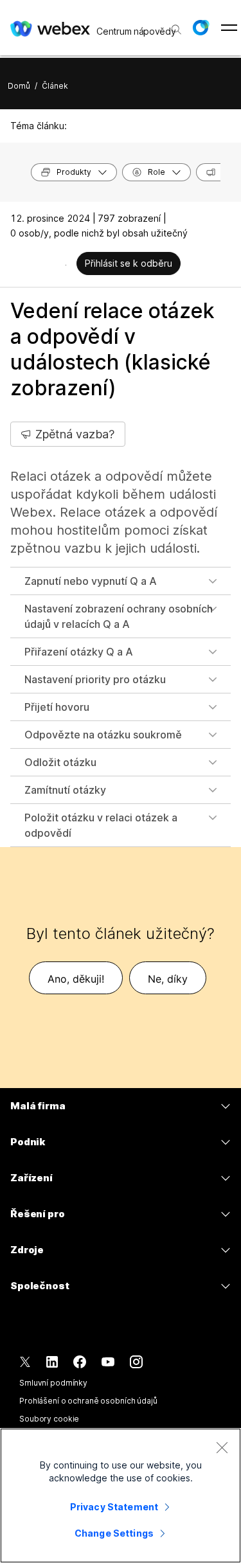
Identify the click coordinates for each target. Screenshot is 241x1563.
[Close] (221, 1447)
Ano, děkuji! (76, 978)
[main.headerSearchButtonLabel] (175, 25)
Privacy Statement (114, 1506)
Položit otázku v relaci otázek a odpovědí (100, 825)
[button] (200, 27)
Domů (19, 86)
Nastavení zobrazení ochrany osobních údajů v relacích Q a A (118, 616)
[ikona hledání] (176, 29)
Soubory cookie (49, 1419)
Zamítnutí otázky (65, 789)
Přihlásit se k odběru (128, 263)
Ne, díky (168, 978)
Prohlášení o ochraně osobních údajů (88, 1401)
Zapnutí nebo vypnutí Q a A (90, 581)
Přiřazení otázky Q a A (78, 651)
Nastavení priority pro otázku (95, 679)
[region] (120, 1495)
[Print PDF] (65, 264)
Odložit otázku (60, 762)
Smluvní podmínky (53, 1383)
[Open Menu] (229, 27)
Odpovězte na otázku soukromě (103, 734)
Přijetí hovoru (56, 707)
